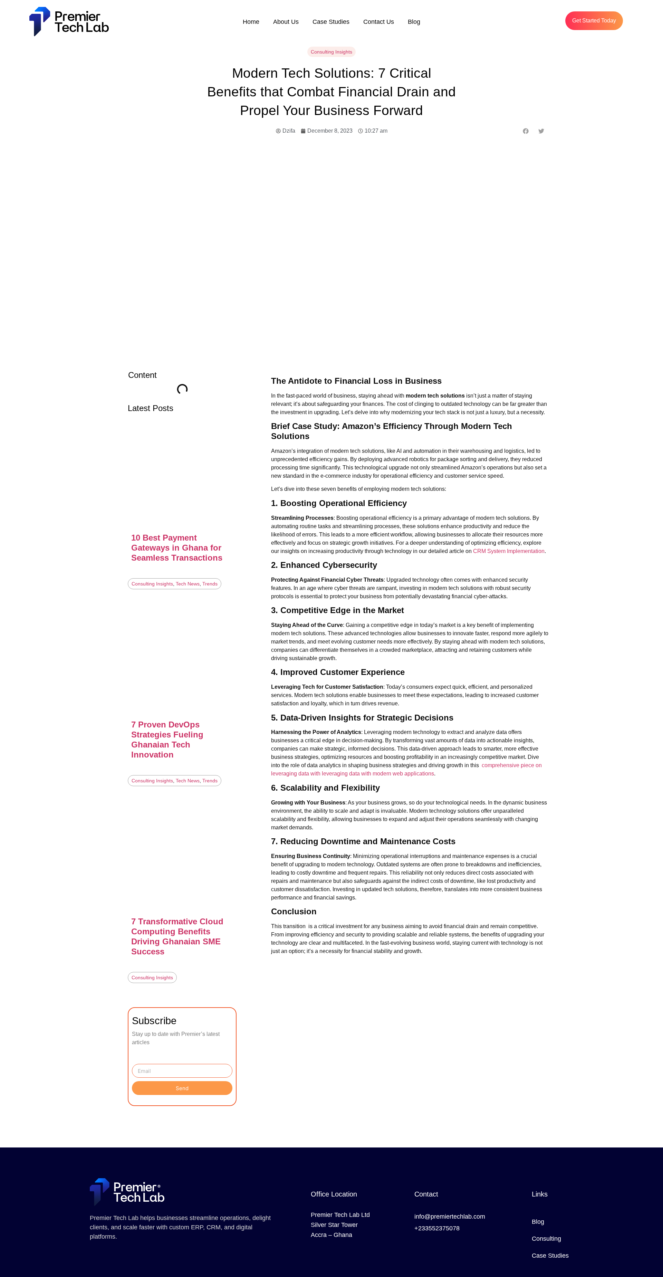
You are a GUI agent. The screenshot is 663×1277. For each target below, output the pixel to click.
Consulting (546, 1238)
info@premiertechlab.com (449, 1216)
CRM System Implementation (509, 551)
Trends (210, 584)
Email (139, 1061)
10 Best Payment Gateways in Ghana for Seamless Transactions (176, 547)
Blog (414, 21)
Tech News (188, 584)
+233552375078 (437, 1228)
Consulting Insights (331, 52)
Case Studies (331, 21)
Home (251, 21)
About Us (286, 21)
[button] (526, 131)
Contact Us (378, 21)
